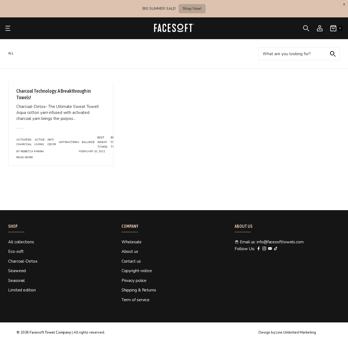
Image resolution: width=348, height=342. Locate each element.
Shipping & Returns (139, 290)
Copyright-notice (137, 270)
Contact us (131, 261)
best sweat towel (102, 142)
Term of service (136, 300)
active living (39, 142)
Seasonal (16, 280)
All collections (21, 242)
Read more (24, 157)
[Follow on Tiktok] (276, 249)
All (11, 53)
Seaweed (17, 270)
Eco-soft (16, 251)
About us (130, 251)
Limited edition (22, 290)
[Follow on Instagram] (264, 249)
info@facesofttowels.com (280, 242)
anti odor (51, 142)
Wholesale (132, 242)
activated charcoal (24, 142)
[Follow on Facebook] (258, 249)
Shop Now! (192, 8)
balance (88, 142)
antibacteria (69, 142)
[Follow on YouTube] (270, 249)
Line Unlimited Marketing (296, 332)
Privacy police (134, 280)
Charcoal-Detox (23, 261)
